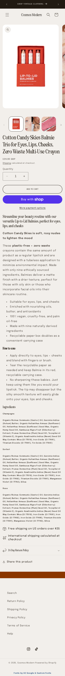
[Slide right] (61, 125)
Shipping (7, 163)
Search (12, 593)
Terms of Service (18, 625)
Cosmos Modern (26, 663)
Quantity (8, 169)
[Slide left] (4, 125)
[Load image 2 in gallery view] (32, 124)
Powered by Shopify (46, 663)
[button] (7, 15)
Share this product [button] (19, 562)
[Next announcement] (58, 4)
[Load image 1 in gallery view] (16, 124)
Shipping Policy (17, 609)
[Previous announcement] (7, 4)
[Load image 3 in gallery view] (49, 124)
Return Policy (16, 601)
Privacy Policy (16, 617)
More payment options (33, 208)
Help (10, 633)
